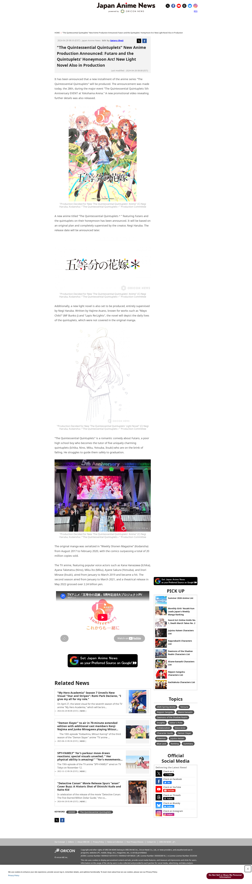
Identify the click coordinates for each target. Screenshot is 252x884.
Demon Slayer (184, 733)
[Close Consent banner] (248, 869)
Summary (188, 743)
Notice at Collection (115, 842)
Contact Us (151, 842)
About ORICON (83, 842)
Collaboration (163, 727)
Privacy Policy (98, 842)
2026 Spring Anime (166, 706)
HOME (57, 33)
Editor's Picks (176, 722)
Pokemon (161, 738)
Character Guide (165, 733)
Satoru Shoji (117, 40)
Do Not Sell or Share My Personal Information (225, 876)
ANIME (71, 812)
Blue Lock (161, 743)
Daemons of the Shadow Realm (172, 717)
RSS (195, 11)
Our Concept (60, 842)
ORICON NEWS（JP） (167, 842)
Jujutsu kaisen (177, 738)
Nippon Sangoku (165, 712)
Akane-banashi (185, 712)
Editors (71, 842)
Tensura (184, 706)
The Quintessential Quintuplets (95, 812)
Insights (161, 722)
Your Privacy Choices (135, 842)
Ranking (175, 743)
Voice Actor (180, 727)
